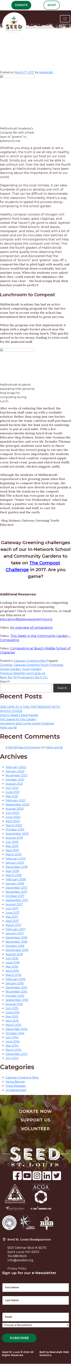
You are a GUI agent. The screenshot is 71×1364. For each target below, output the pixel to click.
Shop (51, 5)
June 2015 (12, 1012)
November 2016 (16, 941)
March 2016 (13, 975)
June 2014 (13, 1041)
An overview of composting (31, 628)
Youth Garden (32, 669)
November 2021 (16, 775)
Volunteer (35, 1128)
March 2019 (13, 854)
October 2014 (15, 1033)
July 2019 (12, 842)
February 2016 (15, 979)
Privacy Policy (16, 1268)
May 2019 (12, 846)
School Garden (10, 669)
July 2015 (12, 1008)
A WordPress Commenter (23, 747)
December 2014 (16, 1029)
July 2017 (12, 908)
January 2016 (15, 983)
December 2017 (16, 887)
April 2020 (13, 821)
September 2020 (17, 804)
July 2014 (12, 1037)
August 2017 (14, 904)
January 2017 (15, 933)
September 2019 (17, 833)
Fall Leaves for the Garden (18, 719)
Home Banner (15, 1081)
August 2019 (14, 837)
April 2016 (12, 971)
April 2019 (12, 850)
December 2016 (16, 937)
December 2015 (16, 987)
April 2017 (12, 921)
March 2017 (13, 925)
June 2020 (13, 817)
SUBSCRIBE (19, 1338)
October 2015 (15, 995)
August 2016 (14, 954)
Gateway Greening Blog (30, 660)
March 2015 (13, 1025)
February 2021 (16, 800)
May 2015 (12, 1016)
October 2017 (15, 896)
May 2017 (12, 916)
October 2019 (15, 829)
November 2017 (16, 892)
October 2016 (15, 946)
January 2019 (15, 862)
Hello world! (8, 727)
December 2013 (16, 1054)
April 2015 (12, 1020)
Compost (6, 665)
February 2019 (16, 858)
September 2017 (17, 900)
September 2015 (17, 1000)
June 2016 (12, 962)
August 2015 (14, 1004)
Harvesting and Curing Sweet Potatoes (27, 723)
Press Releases (16, 1086)
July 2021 (12, 788)
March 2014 (13, 1049)
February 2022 (16, 767)
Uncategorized (16, 1090)
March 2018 (14, 875)
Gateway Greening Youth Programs (38, 665)
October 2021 (15, 779)
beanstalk (46, 72)
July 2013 (12, 1058)
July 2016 (12, 958)
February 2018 (16, 879)
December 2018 (17, 867)
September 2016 (17, 950)
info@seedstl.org (20, 1260)
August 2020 (15, 808)
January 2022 (15, 771)
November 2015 (16, 991)
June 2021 (13, 792)
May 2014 (12, 1045)
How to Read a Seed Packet (19, 715)
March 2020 (14, 825)
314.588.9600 (17, 1256)
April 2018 (12, 871)
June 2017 (13, 912)
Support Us (35, 1120)
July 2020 (12, 813)
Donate (21, 5)
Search (5, 681)
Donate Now (35, 1111)
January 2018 (15, 883)
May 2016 (12, 966)
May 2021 (12, 796)
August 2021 (14, 783)
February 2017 (16, 929)
